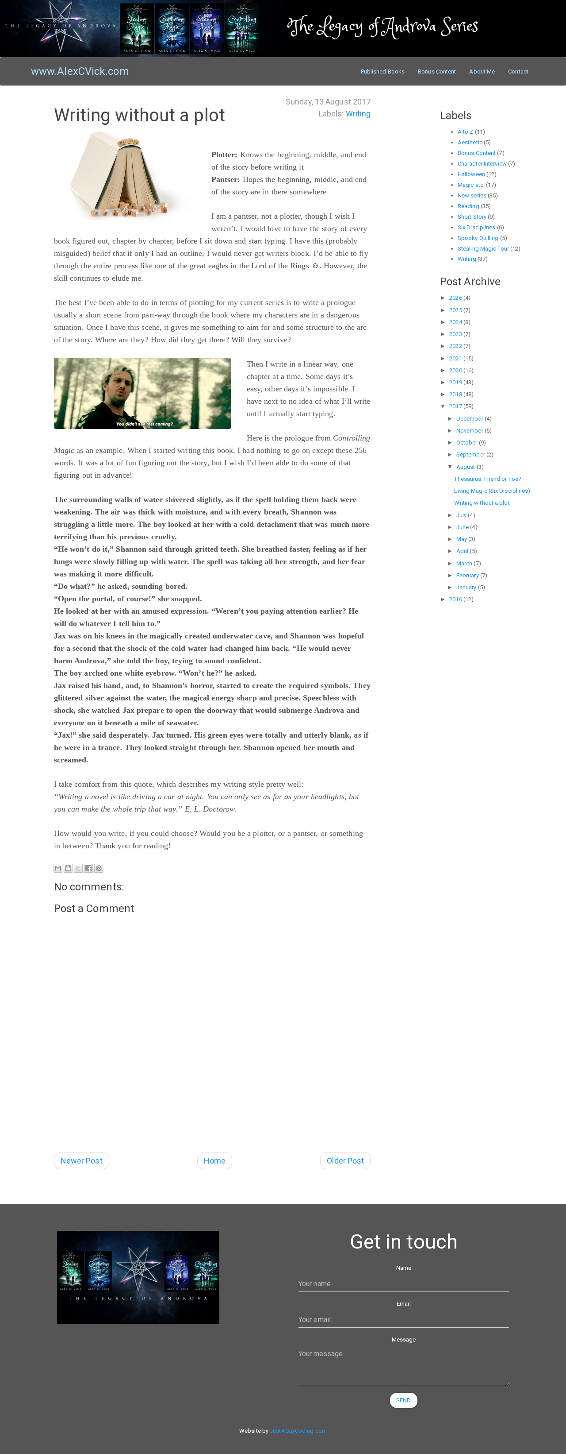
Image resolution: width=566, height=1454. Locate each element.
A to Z (466, 131)
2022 (456, 346)
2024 (456, 322)
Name (403, 1268)
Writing (358, 113)
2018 (456, 394)
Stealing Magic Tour (483, 248)
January (467, 587)
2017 (456, 406)
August (466, 467)
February (468, 575)
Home (215, 1160)
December (470, 418)
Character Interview (482, 163)
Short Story (472, 216)
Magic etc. (471, 185)
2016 (456, 599)
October (467, 442)
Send (403, 1400)
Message (404, 1339)
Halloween (471, 174)
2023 (456, 334)
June (463, 527)
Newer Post (82, 1160)
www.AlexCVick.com (80, 71)
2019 (456, 382)
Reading (468, 206)
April (463, 551)
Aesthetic (470, 142)
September (471, 454)
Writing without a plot (481, 502)
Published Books (383, 71)
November (470, 430)
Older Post (345, 1160)
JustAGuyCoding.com (298, 1430)
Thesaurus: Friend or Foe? (487, 479)
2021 (456, 358)
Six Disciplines (477, 227)
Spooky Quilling (478, 238)
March (465, 563)
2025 (456, 310)
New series (472, 195)
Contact (518, 71)
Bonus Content (437, 71)
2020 (456, 370)
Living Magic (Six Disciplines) (492, 490)
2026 (456, 297)
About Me (482, 71)
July (462, 515)
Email (404, 1303)
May (462, 539)
